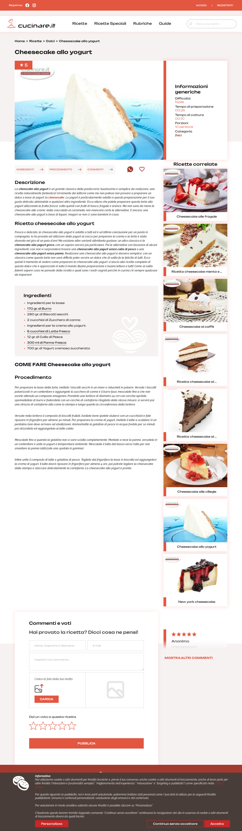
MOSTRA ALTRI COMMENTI (189, 658)
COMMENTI (95, 169)
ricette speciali (110, 23)
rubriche (142, 23)
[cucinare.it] (31, 23)
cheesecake (56, 197)
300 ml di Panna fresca (46, 342)
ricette (79, 23)
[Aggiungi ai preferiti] (142, 169)
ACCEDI (201, 5)
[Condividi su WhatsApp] (130, 171)
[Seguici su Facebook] (26, 5)
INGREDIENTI (25, 169)
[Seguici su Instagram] (33, 5)
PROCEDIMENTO (60, 169)
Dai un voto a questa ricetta (52, 717)
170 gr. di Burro (39, 308)
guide (165, 23)
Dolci (178, 135)
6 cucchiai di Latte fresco (48, 331)
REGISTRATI (225, 5)
